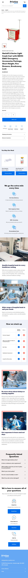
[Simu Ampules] (8, 160)
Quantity (4, 110)
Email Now (14, 511)
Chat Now (14, 527)
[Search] (24, 5)
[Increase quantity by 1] (13, 115)
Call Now (14, 544)
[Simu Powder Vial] (22, 160)
